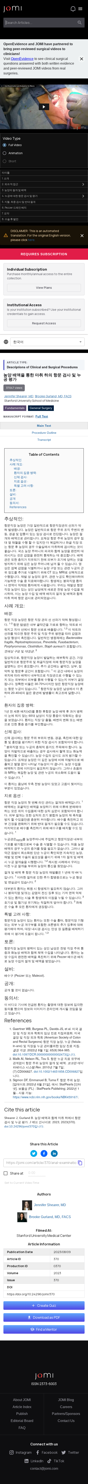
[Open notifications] (73, 9)
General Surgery (41, 408)
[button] (44, 107)
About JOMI (22, 1400)
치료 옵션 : (21, 481)
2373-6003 (48, 1383)
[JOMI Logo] (12, 9)
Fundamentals (15, 408)
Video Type (12, 138)
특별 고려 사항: (24, 485)
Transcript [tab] (44, 439)
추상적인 (16, 460)
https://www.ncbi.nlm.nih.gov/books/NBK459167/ (45, 1097)
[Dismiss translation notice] (82, 235)
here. (31, 240)
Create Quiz (46, 1305)
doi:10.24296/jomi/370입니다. (24, 1126)
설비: (13, 494)
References (18, 507)
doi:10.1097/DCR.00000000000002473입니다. (44, 1054)
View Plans (44, 288)
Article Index (22, 1407)
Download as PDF (46, 1317)
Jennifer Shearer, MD (50, 1205)
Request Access (44, 323)
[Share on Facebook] (44, 1153)
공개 (13, 498)
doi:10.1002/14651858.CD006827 (57, 1071)
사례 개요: (17, 464)
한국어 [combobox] (18, 341)
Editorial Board (22, 1421)
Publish (22, 1414)
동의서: (15, 503)
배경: (17, 468)
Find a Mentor (46, 1329)
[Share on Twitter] (33, 1153)
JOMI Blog (66, 1400)
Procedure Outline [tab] (44, 432)
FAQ (22, 1428)
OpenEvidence (22, 59)
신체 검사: (21, 477)
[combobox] (40, 23)
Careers (66, 1407)
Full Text (41, 416)
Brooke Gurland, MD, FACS (50, 1217)
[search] (79, 22)
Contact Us (66, 1421)
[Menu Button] (80, 8)
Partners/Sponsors (66, 1414)
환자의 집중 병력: (26, 473)
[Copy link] (80, 1162)
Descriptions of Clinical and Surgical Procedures (42, 367)
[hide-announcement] (81, 58)
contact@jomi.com (44, 1468)
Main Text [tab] (44, 425)
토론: (13, 490)
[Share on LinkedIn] (54, 1153)
